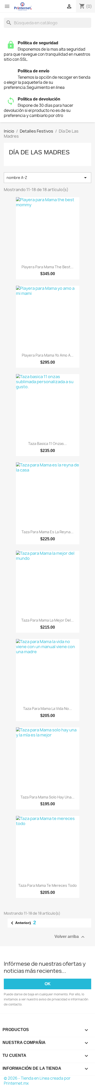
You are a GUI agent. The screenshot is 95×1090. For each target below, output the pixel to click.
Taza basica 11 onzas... (47, 443)
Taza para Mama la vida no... (47, 708)
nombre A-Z (47, 178)
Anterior (19, 923)
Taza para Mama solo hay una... (47, 797)
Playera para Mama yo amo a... (47, 355)
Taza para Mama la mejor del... (47, 620)
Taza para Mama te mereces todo (47, 885)
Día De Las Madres (39, 152)
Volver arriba (70, 937)
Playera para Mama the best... (47, 266)
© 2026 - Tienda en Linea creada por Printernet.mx (37, 1081)
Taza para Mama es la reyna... (47, 531)
